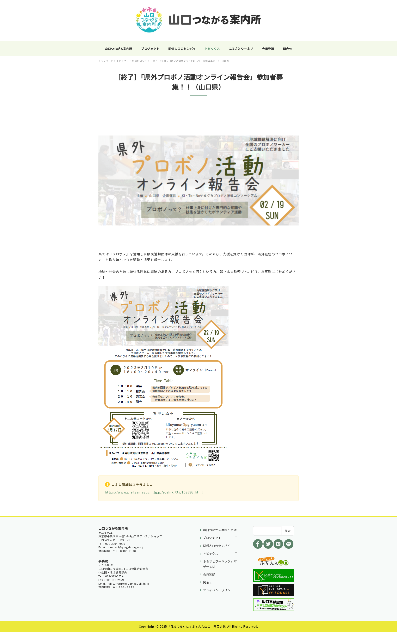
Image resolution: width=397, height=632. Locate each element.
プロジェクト (212, 538)
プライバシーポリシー (218, 590)
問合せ (207, 582)
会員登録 (209, 574)
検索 (288, 531)
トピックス (210, 553)
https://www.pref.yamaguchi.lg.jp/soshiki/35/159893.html (154, 492)
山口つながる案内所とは (220, 530)
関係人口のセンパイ (217, 546)
